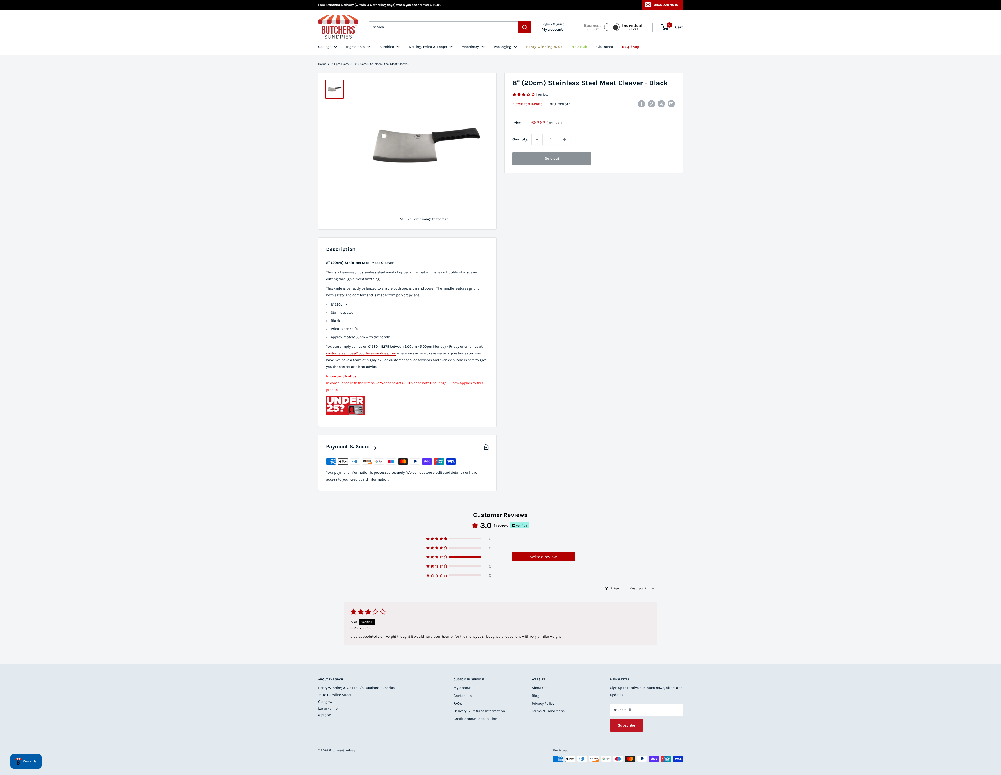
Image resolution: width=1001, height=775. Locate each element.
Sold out (552, 158)
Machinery (470, 47)
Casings (324, 47)
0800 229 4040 (666, 5)
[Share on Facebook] (641, 103)
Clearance (604, 47)
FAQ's (458, 703)
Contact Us (463, 695)
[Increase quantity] (564, 139)
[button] (524, 94)
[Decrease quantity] (537, 139)
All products (340, 64)
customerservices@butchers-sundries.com (361, 353)
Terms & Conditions (548, 711)
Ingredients (355, 47)
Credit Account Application (475, 719)
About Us (539, 688)
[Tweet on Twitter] (661, 103)
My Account (463, 688)
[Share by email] (671, 103)
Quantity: (520, 139)
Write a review (543, 556)
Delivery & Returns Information (479, 711)
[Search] (524, 27)
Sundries (387, 47)
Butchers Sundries (527, 104)
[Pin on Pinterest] (651, 103)
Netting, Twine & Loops (428, 47)
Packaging (502, 47)
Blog (535, 695)
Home (322, 64)
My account (552, 29)
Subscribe (626, 725)
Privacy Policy (543, 703)
